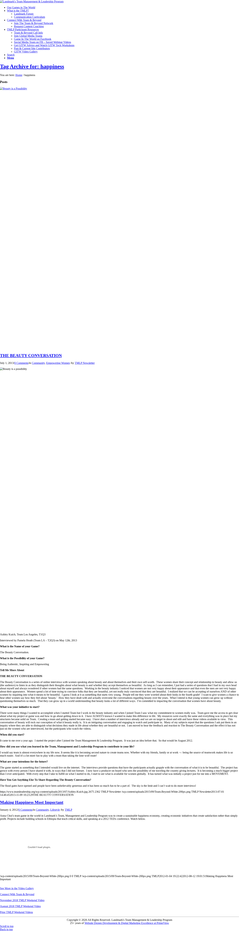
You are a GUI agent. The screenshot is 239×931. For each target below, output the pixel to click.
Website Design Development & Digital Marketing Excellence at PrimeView (127, 923)
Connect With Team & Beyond (17, 894)
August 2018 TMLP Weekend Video (20, 906)
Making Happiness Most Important (31, 802)
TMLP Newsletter (85, 362)
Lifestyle (55, 809)
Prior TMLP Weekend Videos (16, 912)
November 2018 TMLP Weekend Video (22, 900)
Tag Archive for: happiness (32, 66)
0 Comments (21, 362)
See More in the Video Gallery (17, 888)
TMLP (68, 809)
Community (38, 362)
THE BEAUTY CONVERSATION (31, 355)
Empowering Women (58, 362)
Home (18, 75)
